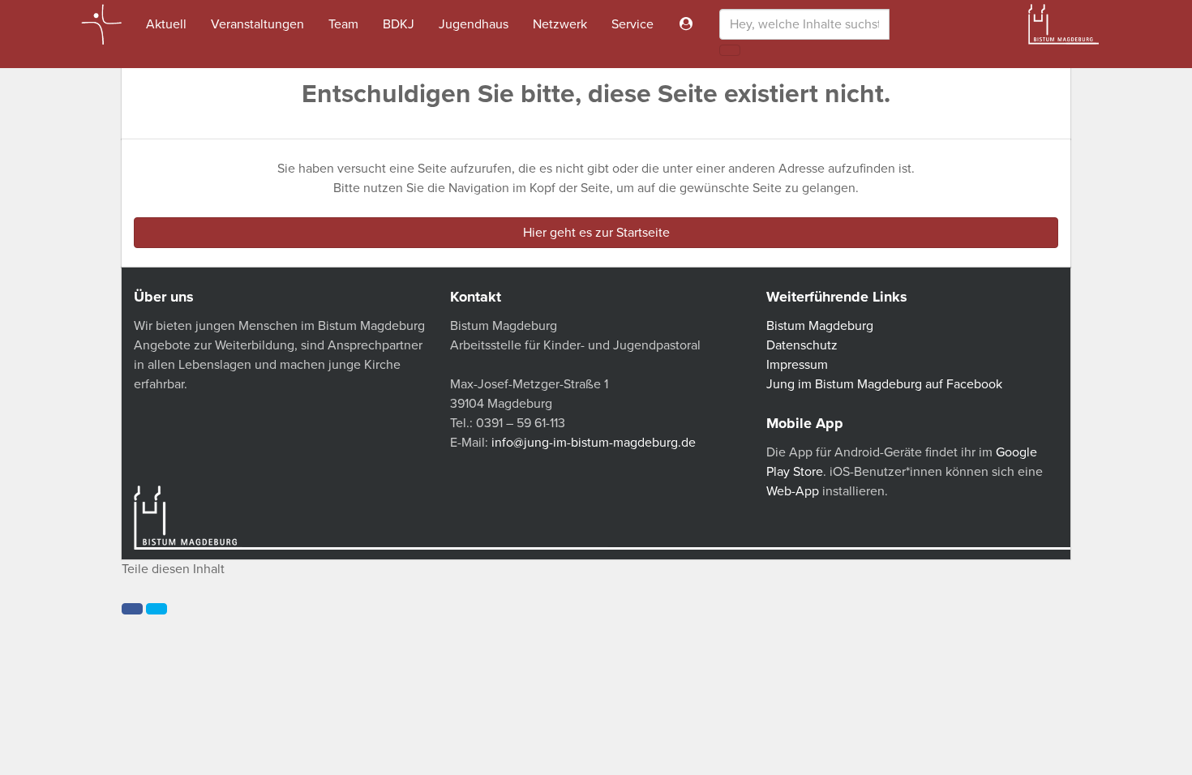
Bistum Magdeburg (819, 326)
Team (343, 24)
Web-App (792, 491)
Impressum (797, 365)
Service (632, 24)
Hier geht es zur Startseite (596, 233)
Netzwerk (560, 24)
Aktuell (166, 24)
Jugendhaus (473, 24)
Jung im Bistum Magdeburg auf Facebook (884, 384)
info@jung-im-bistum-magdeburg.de (593, 443)
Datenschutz (802, 345)
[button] (132, 608)
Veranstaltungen (257, 24)
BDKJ (398, 24)
